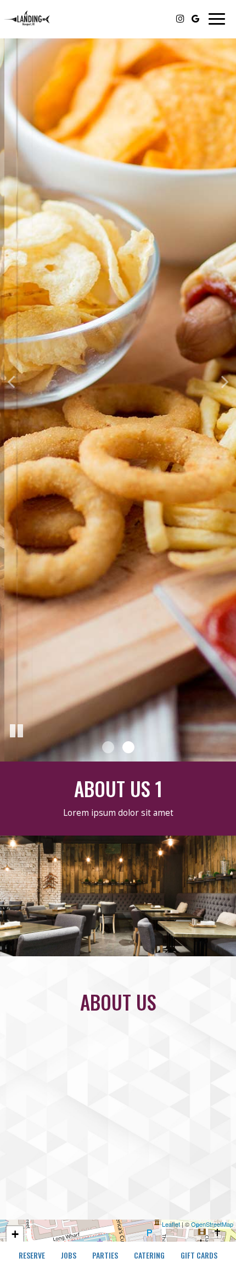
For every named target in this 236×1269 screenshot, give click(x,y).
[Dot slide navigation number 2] (128, 747)
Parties (105, 1255)
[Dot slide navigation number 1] (108, 747)
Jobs (68, 1255)
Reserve (32, 1255)
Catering (149, 1255)
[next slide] (225, 381)
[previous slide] (11, 381)
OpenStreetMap (212, 1224)
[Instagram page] (180, 18)
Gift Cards (199, 1255)
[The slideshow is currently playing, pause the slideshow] (16, 731)
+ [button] (15, 1234)
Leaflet (171, 1224)
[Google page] (195, 18)
